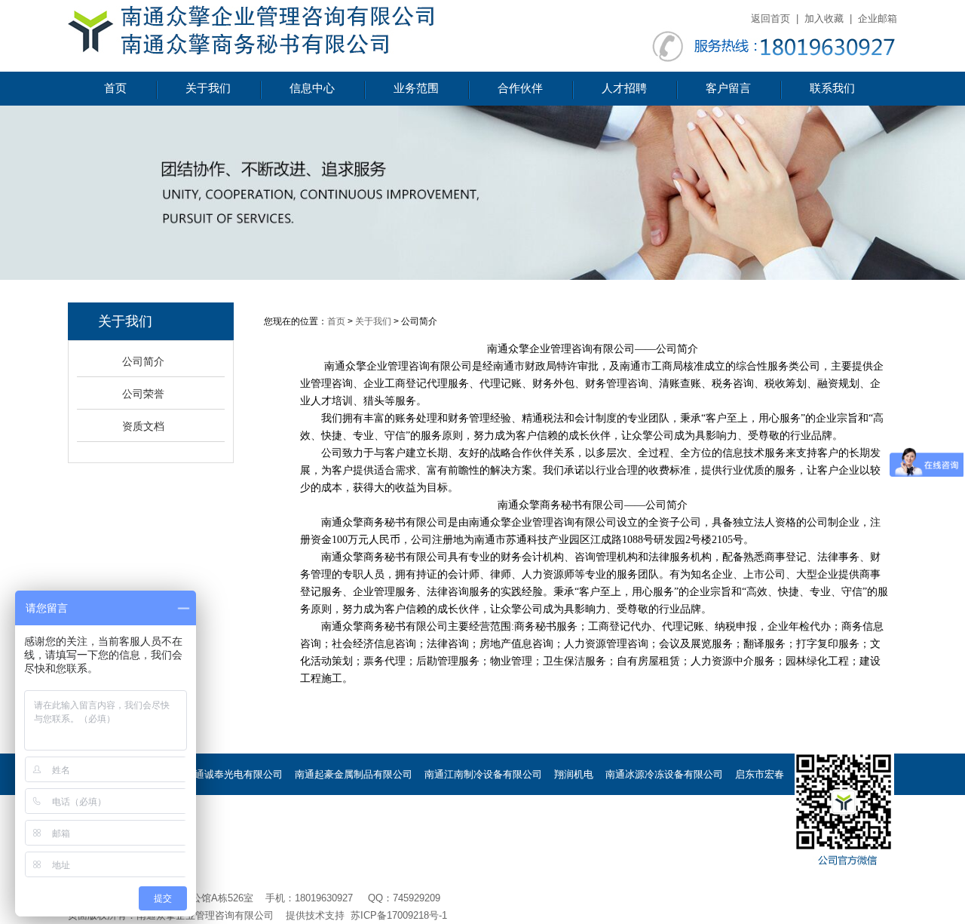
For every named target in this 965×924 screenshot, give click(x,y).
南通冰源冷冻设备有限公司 (664, 774)
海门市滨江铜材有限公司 (410, 815)
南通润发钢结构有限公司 (449, 857)
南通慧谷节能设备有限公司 (664, 815)
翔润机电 (573, 774)
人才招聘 (624, 88)
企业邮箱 (877, 18)
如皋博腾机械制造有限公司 (324, 857)
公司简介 (143, 361)
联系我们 (832, 88)
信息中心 (312, 88)
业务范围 (416, 88)
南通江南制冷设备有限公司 (483, 774)
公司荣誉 (143, 394)
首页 (115, 88)
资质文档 (143, 426)
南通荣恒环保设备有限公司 (534, 815)
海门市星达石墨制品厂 (295, 815)
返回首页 (770, 18)
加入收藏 (824, 18)
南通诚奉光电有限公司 (234, 774)
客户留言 (728, 88)
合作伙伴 (520, 88)
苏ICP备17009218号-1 (399, 915)
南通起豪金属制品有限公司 (353, 774)
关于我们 (208, 88)
